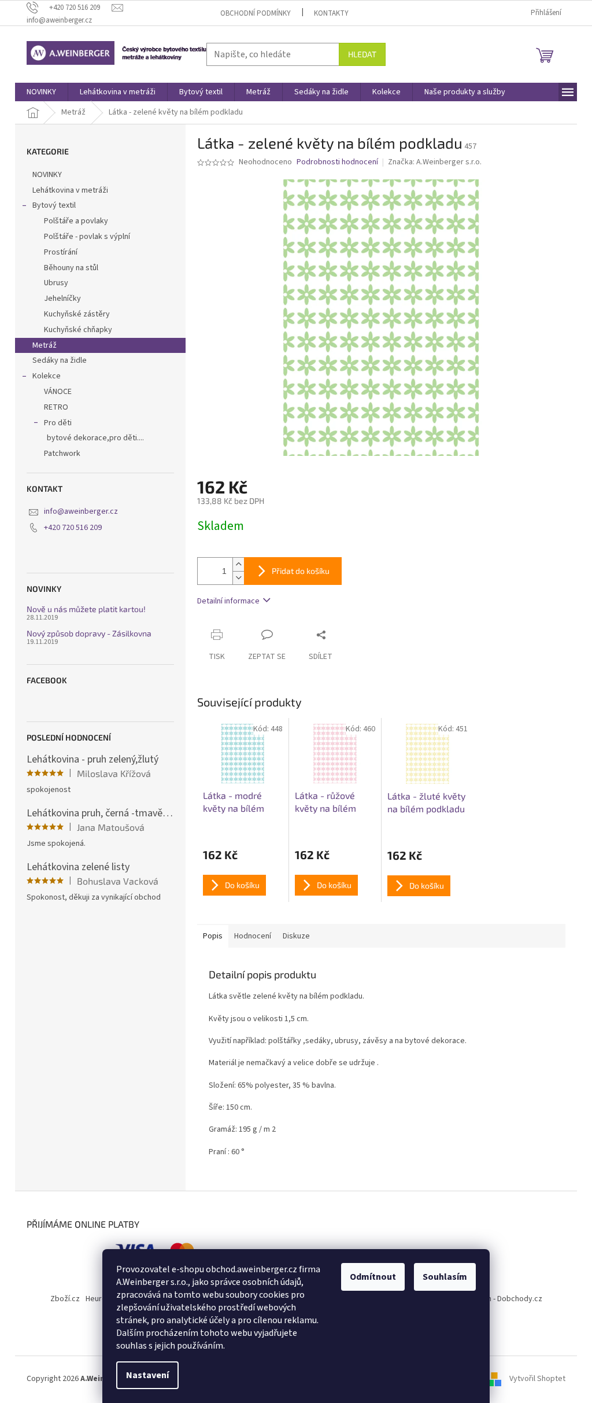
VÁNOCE (58, 391)
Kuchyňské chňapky (78, 330)
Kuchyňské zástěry (77, 314)
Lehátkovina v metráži (70, 190)
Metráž (44, 345)
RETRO (56, 407)
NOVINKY (47, 175)
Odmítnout (373, 1277)
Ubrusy (56, 283)
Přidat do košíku (301, 571)
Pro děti (58, 423)
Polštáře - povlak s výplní (87, 236)
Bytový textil (54, 205)
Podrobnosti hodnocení (337, 162)
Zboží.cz (65, 1299)
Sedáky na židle (59, 360)
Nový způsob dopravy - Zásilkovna (89, 633)
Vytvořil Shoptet (537, 1378)
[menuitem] (41, 92)
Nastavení (147, 1375)
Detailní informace (228, 601)
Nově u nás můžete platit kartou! (86, 609)
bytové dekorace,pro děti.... (95, 438)
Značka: (435, 162)
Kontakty (331, 13)
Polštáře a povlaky (76, 221)
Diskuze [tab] (296, 936)
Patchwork (62, 453)
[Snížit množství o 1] (238, 577)
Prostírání (60, 252)
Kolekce (46, 376)
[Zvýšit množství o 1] (238, 564)
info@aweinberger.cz (81, 511)
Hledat (362, 54)
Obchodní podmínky (255, 13)
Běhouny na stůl (71, 268)
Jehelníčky (62, 298)
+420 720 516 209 (73, 527)
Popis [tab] (213, 936)
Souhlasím (445, 1277)
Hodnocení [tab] (252, 936)
